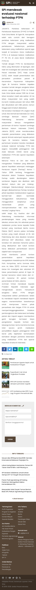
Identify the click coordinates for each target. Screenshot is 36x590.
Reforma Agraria (7, 539)
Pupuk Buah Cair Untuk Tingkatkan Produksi (18, 373)
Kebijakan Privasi (7, 582)
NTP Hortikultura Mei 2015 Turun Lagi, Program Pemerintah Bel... (21, 392)
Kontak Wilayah (7, 517)
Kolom (20, 517)
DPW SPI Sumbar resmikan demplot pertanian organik (20, 383)
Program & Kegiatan (9, 512)
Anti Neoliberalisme (8, 526)
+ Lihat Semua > (18, 499)
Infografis (5, 553)
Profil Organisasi (7, 509)
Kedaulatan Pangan (8, 531)
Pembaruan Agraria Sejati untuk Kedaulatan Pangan (22, 363)
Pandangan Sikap (24, 519)
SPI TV (4, 558)
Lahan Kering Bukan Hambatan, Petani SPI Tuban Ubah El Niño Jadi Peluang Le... (17, 466)
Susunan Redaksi (7, 519)
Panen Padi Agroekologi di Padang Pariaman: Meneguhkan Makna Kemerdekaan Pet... (14, 482)
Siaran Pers (22, 524)
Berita (20, 514)
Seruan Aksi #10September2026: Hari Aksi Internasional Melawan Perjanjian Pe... (17, 459)
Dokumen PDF (6, 564)
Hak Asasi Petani (7, 529)
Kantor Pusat (6, 514)
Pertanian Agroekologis (10, 536)
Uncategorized (7, 354)
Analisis (20, 512)
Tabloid (4, 555)
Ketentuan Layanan (21, 582)
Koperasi (5, 534)
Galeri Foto (6, 550)
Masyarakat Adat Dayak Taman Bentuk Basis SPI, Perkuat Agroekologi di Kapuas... (17, 490)
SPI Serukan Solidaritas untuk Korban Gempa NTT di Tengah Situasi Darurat (16, 474)
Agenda (20, 509)
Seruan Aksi (22, 522)
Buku (3, 548)
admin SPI (9, 22)
